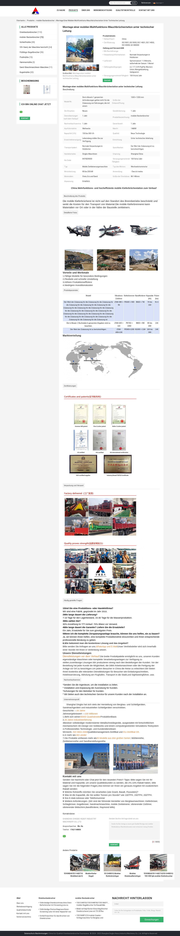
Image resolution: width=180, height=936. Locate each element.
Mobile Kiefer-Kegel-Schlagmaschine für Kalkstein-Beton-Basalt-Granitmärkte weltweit (91, 874)
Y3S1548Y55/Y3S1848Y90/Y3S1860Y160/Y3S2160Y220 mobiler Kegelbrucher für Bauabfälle (93, 904)
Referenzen (146, 3)
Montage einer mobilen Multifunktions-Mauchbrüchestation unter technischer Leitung (79, 75)
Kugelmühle (25, 72)
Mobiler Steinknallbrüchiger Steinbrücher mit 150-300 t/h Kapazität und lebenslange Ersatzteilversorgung (132, 874)
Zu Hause (61, 10)
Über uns (86, 10)
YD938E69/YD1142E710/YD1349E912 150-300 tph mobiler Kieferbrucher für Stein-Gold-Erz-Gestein (158, 874)
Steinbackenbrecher (28, 32)
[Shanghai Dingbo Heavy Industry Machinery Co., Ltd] (35, 11)
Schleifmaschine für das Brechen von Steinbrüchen (55, 917)
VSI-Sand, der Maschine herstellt (34, 47)
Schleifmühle (25, 42)
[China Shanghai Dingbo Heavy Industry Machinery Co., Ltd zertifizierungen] (27, 89)
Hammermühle (26, 62)
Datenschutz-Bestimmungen (36, 933)
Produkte (73, 10)
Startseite (21, 20)
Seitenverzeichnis (24, 917)
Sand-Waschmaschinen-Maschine (34, 67)
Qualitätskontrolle (125, 10)
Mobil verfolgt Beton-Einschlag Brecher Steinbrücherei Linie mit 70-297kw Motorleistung (92, 910)
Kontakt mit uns (146, 10)
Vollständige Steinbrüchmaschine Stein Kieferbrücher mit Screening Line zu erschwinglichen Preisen (56, 904)
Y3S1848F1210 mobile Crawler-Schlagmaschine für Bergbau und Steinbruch (90, 917)
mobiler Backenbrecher (45, 20)
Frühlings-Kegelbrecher (30, 52)
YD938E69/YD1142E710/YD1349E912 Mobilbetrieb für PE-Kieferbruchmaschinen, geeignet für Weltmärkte (78, 874)
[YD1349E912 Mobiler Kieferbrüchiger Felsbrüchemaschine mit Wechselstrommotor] (112, 862)
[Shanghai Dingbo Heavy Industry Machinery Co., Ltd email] (23, 112)
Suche (134, 3)
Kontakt (107, 80)
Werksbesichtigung (103, 10)
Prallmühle (24, 57)
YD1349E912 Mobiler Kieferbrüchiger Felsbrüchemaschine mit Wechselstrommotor (112, 874)
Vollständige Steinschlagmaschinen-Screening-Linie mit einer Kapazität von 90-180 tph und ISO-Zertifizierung (55, 910)
